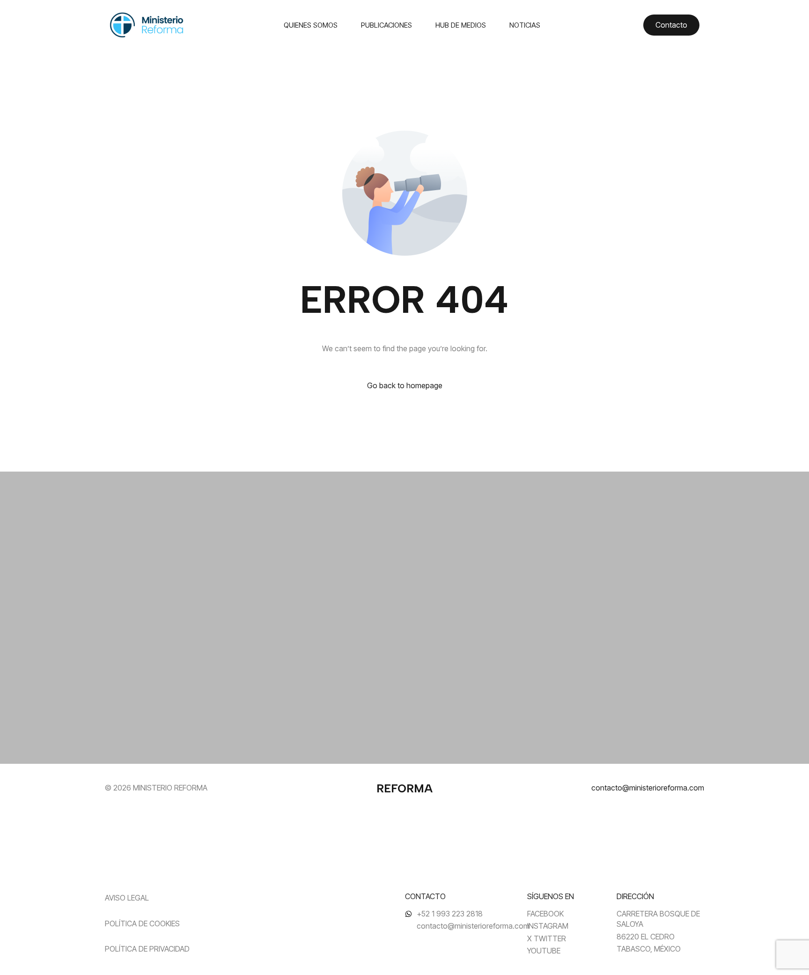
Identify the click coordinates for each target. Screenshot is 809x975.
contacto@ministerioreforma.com (647, 787)
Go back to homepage (404, 385)
